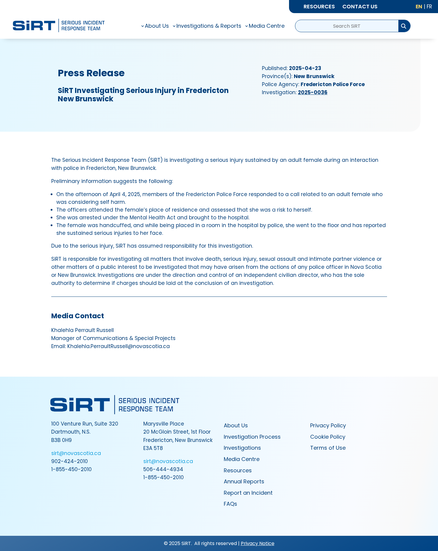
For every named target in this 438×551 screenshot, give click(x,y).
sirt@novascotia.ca (76, 453)
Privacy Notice (257, 543)
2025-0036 (312, 92)
